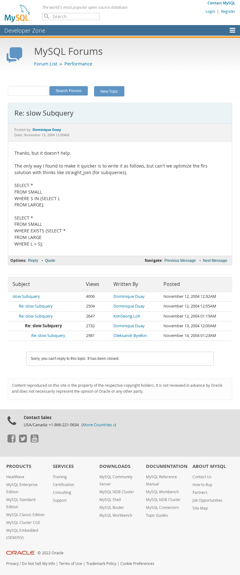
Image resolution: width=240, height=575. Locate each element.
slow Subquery (26, 296)
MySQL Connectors (162, 507)
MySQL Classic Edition (25, 514)
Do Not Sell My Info (38, 563)
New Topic (109, 91)
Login (210, 11)
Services (63, 466)
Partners (200, 492)
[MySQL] (18, 13)
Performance (78, 63)
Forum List (45, 63)
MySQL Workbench (115, 515)
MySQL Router (111, 507)
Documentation (167, 466)
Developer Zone (24, 30)
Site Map (200, 508)
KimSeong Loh (126, 316)
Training (60, 476)
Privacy (12, 563)
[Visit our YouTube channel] (34, 441)
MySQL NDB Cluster (116, 492)
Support (60, 500)
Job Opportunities (207, 500)
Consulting (62, 492)
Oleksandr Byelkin (130, 335)
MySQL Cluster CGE (23, 522)
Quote (50, 260)
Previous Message (180, 260)
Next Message (215, 260)
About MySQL (209, 466)
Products (18, 466)
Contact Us (202, 476)
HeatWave (15, 476)
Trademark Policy (101, 563)
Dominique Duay (129, 296)
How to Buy (202, 484)
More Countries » (99, 424)
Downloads (114, 466)
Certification (63, 484)
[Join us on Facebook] (11, 441)
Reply (33, 260)
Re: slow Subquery (36, 306)
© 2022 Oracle (50, 553)
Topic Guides (157, 515)
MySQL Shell (110, 499)
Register (228, 11)
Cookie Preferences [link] (137, 563)
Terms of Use (70, 563)
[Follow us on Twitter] (23, 441)
